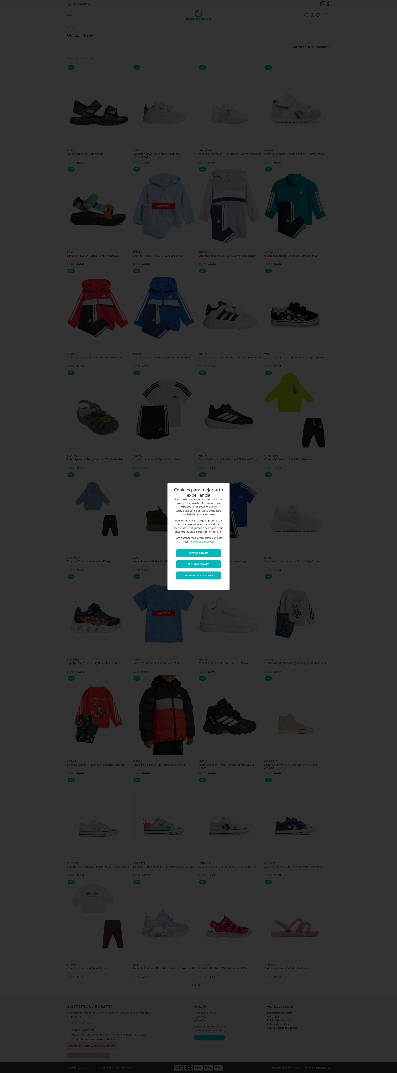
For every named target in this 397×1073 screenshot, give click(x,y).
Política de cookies (203, 541)
